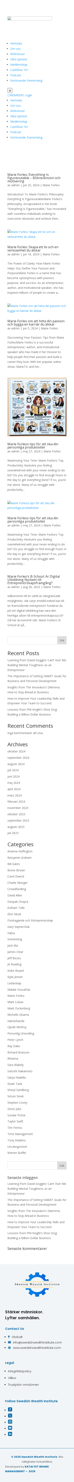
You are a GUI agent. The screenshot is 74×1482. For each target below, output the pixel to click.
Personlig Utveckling (20, 1033)
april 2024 (13, 789)
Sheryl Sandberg (18, 1090)
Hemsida (16, 43)
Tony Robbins (16, 1140)
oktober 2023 (16, 814)
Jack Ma (12, 945)
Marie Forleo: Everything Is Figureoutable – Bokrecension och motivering (33, 177)
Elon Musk (14, 914)
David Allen (14, 895)
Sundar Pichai (16, 1115)
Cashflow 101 (19, 70)
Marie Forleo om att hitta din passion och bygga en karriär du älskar (36, 323)
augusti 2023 (15, 827)
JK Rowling (14, 964)
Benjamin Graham (19, 858)
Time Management (20, 1134)
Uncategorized (17, 1147)
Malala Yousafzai (18, 989)
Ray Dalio (13, 1046)
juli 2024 (12, 770)
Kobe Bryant (15, 970)
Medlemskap (18, 64)
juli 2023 (12, 833)
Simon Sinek (15, 1096)
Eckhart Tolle (16, 908)
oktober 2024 (16, 751)
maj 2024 (13, 783)
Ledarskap (14, 983)
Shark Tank (14, 1084)
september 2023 (18, 820)
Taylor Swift (15, 1121)
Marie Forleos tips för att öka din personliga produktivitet (32, 446)
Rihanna (12, 1058)
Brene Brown (16, 870)
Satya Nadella (16, 1077)
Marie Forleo (51, 185)
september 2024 (18, 758)
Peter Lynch (15, 1040)
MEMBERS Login (19, 95)
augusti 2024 (15, 764)
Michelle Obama (18, 1015)
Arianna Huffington (19, 851)
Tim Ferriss (14, 1128)
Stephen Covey (17, 1102)
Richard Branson (18, 1052)
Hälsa (11, 933)
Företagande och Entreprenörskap (30, 920)
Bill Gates (13, 864)
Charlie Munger (17, 883)
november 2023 (17, 808)
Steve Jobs (14, 1109)
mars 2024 (14, 795)
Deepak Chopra (17, 902)
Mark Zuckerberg (18, 1008)
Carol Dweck (15, 876)
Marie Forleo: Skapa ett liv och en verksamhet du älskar (32, 249)
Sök (61, 640)
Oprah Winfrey (17, 1027)
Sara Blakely (15, 1065)
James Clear (15, 952)
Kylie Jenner (15, 977)
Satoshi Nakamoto (19, 1071)
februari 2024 (16, 801)
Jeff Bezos (14, 958)
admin (15, 185)
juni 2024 (13, 776)
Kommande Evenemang (26, 80)
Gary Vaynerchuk (18, 927)
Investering (14, 939)
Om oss (15, 49)
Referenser (17, 54)
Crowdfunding (16, 889)
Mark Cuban (15, 1002)
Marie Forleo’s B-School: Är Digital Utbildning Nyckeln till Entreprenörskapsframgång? (33, 579)
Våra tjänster (18, 59)
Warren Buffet (16, 1153)
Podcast (15, 75)
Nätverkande (15, 1021)
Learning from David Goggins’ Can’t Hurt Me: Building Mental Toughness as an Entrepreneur (37, 665)
